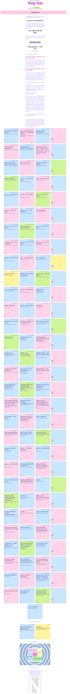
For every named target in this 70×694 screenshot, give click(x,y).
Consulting (30, 656)
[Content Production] (35, 667)
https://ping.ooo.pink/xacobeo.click (35, 20)
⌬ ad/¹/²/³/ (52, 139)
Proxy (40, 652)
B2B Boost (35, 654)
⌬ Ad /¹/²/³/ (35, 661)
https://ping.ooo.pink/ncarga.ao (41, 629)
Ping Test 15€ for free (37, 658)
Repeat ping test (35, 50)
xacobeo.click (35, 42)
